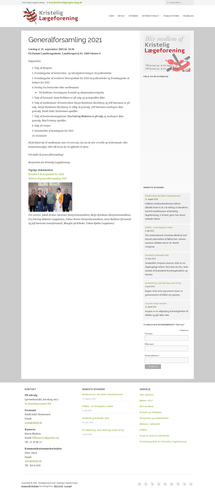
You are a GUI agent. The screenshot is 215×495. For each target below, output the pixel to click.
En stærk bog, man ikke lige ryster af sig (163, 283)
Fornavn (149, 333)
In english (188, 16)
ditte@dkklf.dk (33, 461)
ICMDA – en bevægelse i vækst (159, 227)
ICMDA (143, 429)
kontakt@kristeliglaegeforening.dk (65, 2)
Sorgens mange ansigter (156, 303)
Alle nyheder (147, 394)
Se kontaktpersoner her (38, 403)
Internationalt (150, 16)
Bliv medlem (147, 406)
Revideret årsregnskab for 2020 (46, 174)
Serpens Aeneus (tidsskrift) (154, 435)
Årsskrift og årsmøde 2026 (157, 255)
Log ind (68, 486)
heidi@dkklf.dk (33, 422)
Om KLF (120, 16)
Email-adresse (152, 355)
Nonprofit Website (30, 486)
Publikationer (171, 16)
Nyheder (133, 16)
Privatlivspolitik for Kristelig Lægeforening (163, 441)
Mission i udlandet (150, 424)
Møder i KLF (146, 400)
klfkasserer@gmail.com (45, 437)
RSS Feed (58, 486)
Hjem (111, 16)
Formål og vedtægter (151, 412)
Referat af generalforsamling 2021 (47, 178)
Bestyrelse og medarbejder (154, 418)
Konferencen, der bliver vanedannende (162, 195)
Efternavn (149, 344)
